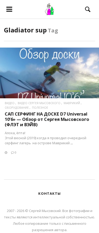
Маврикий (72, 102)
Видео (10, 102)
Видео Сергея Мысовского (39, 102)
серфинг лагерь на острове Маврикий (37, 143)
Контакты (49, 193)
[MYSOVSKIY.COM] (49, 9)
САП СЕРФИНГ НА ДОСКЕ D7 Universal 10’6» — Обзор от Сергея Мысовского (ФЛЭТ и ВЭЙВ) (47, 119)
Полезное (40, 107)
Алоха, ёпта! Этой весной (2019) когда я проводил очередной (45, 135)
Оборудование (17, 107)
